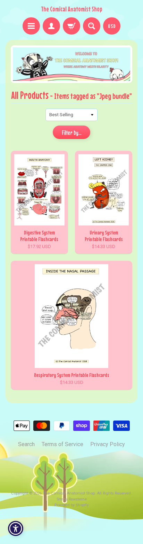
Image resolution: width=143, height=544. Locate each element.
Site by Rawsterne (72, 499)
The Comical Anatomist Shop (71, 9)
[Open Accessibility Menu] (16, 528)
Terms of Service (62, 444)
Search (26, 444)
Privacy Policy (107, 444)
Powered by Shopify (71, 505)
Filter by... (72, 132)
